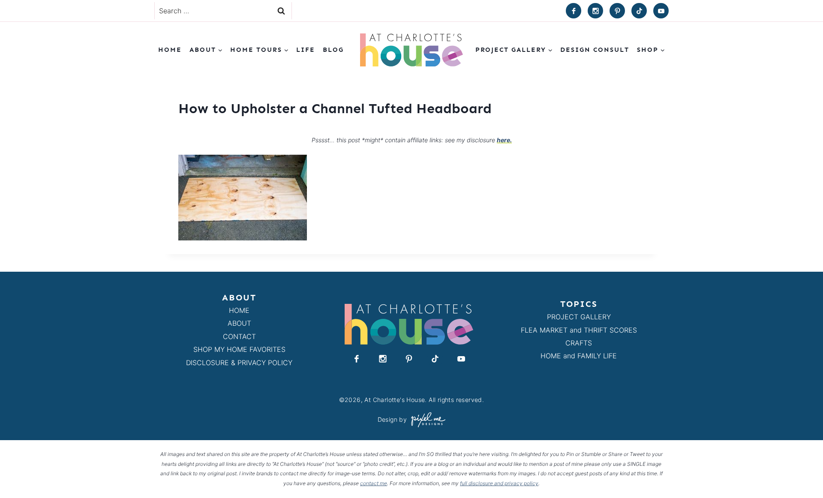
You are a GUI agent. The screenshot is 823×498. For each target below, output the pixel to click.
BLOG (333, 50)
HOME (239, 310)
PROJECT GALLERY (579, 316)
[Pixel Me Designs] (426, 419)
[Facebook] (573, 10)
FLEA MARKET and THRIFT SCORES (579, 330)
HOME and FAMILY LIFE (579, 355)
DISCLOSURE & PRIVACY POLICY (239, 362)
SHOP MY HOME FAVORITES (239, 349)
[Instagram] (595, 10)
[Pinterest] (617, 10)
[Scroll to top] (801, 471)
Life (305, 50)
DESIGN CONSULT (594, 50)
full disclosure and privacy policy (499, 483)
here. (504, 140)
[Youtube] (661, 10)
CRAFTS (578, 343)
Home (170, 50)
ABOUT (239, 323)
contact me (373, 483)
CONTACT (239, 336)
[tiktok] (639, 10)
